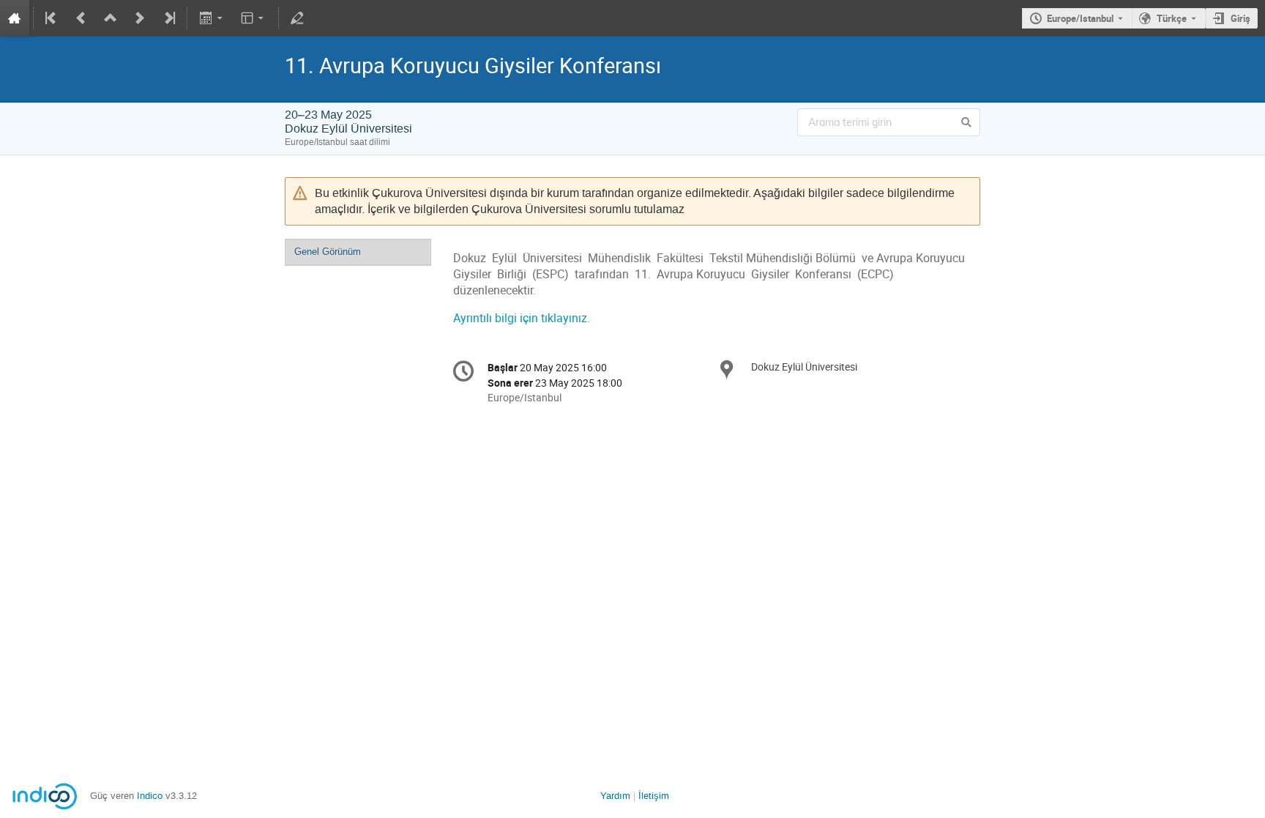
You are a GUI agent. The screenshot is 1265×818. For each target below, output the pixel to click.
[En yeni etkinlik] (168, 18)
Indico (150, 795)
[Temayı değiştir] (254, 18)
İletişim (653, 795)
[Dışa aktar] (212, 18)
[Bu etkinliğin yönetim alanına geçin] (297, 18)
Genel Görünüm (327, 251)
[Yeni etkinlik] (139, 18)
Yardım (615, 795)
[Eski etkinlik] (81, 18)
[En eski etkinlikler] (52, 18)
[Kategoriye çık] (110, 18)
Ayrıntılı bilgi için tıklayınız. (521, 318)
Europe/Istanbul (1080, 18)
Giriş (1240, 18)
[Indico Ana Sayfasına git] (14, 18)
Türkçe (1172, 18)
